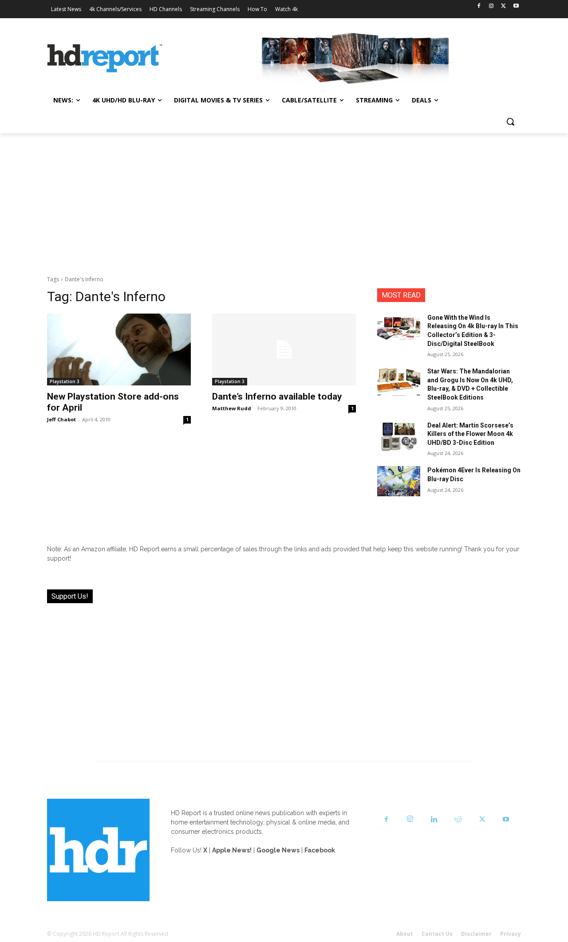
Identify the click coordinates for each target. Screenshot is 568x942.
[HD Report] (104, 58)
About (404, 934)
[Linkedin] (434, 819)
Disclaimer (476, 934)
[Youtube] (516, 6)
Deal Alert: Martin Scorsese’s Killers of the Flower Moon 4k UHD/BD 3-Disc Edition (470, 434)
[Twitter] (503, 6)
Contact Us (437, 934)
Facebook (319, 850)
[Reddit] (458, 819)
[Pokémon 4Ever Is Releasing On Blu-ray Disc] (398, 481)
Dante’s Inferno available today (277, 396)
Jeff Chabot (61, 419)
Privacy (510, 934)
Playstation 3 (64, 381)
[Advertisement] (284, 199)
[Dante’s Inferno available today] (284, 349)
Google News (278, 850)
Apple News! (232, 850)
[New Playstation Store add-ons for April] (119, 349)
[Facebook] (479, 6)
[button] (510, 121)
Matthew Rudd (231, 408)
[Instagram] (491, 6)
